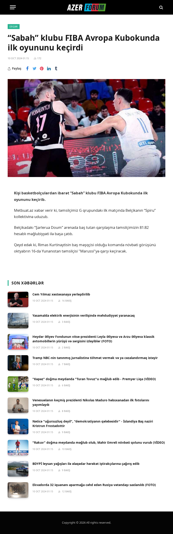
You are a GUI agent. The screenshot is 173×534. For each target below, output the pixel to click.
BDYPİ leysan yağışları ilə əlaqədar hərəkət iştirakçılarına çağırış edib (85, 463)
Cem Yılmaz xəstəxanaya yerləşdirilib (61, 294)
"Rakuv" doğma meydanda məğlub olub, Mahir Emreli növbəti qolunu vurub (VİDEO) (98, 442)
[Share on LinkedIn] (49, 68)
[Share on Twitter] (34, 68)
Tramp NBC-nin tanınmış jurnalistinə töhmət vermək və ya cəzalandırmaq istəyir (95, 358)
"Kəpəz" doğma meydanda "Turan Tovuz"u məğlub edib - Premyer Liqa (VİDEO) (94, 379)
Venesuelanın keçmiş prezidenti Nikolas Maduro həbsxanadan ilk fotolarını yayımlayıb (90, 402)
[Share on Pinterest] (41, 68)
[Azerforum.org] (86, 7)
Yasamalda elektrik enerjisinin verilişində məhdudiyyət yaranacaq (83, 315)
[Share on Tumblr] (56, 68)
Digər (13, 26)
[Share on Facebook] (27, 68)
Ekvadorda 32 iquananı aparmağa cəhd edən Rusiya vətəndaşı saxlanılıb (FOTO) (94, 485)
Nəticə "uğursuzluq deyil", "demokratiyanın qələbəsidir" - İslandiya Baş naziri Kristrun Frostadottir (92, 423)
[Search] (160, 7)
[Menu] (13, 7)
